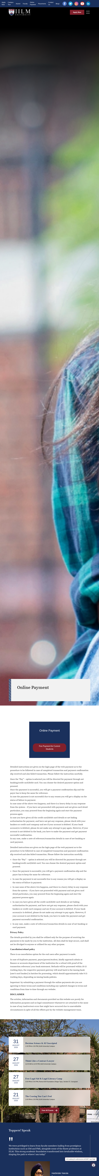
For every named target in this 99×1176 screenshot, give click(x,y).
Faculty (25, 4)
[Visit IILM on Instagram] (76, 4)
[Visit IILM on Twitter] (70, 4)
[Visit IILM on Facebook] (65, 4)
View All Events (47, 1110)
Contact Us (50, 3)
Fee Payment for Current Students (49, 747)
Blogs (58, 4)
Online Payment (33, 3)
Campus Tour (10, 3)
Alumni (18, 4)
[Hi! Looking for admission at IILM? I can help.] (94, 1165)
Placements (42, 4)
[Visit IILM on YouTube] (82, 4)
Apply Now (3, 3)
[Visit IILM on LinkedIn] (88, 4)
